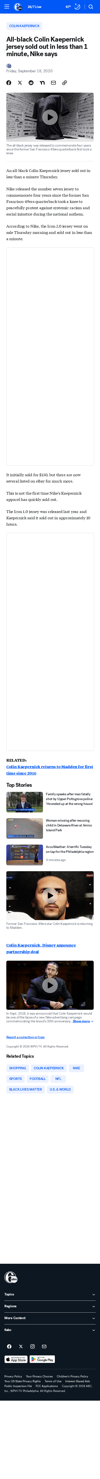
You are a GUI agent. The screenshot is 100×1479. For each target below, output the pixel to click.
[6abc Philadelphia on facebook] (9, 1347)
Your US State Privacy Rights (22, 1381)
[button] (7, 6)
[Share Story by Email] (53, 83)
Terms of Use (53, 1381)
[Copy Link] (64, 83)
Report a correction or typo (25, 1037)
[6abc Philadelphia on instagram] (32, 1347)
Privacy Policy (13, 1376)
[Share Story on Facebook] (9, 83)
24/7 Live (35, 7)
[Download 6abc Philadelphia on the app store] (16, 1359)
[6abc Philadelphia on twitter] (21, 1347)
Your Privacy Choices (39, 1376)
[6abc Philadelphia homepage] (18, 7)
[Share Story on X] (20, 83)
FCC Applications (47, 1386)
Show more (81, 1021)
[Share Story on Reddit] (31, 83)
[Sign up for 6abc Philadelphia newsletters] (44, 1347)
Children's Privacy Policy (72, 1376)
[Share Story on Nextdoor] (42, 83)
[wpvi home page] (10, 1277)
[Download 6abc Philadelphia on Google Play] (42, 1359)
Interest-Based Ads (77, 1381)
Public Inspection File (18, 1386)
